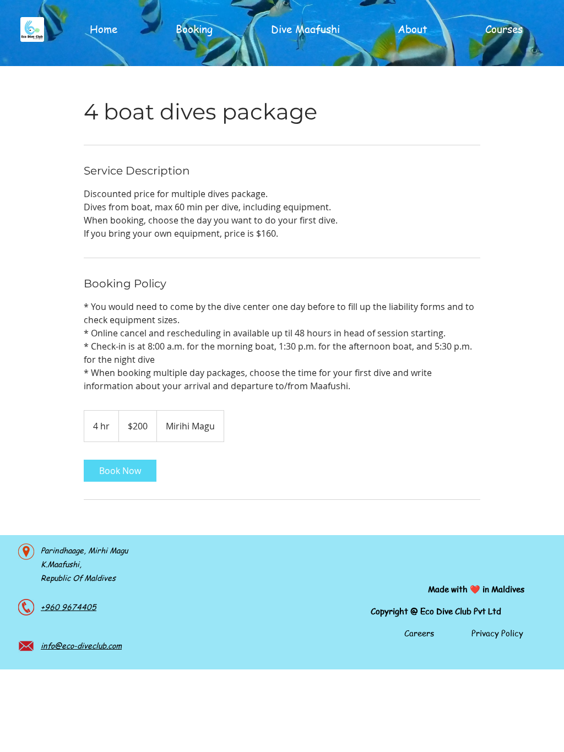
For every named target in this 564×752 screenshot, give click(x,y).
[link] (120, 471)
